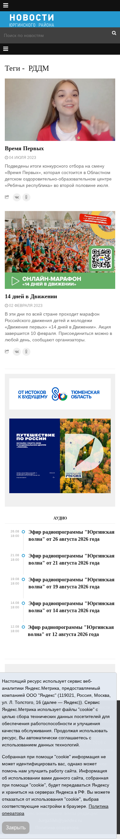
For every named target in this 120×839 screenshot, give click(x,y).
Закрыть (16, 827)
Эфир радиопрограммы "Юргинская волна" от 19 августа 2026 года (71, 583)
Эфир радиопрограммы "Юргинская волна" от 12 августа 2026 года (71, 630)
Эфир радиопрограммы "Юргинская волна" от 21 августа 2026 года (71, 559)
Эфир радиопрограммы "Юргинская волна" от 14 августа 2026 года (71, 607)
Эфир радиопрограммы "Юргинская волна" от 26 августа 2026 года (71, 535)
